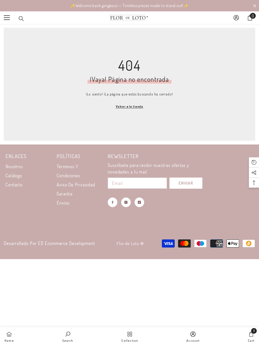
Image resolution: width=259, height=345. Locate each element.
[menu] (7, 18)
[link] (68, 336)
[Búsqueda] (21, 19)
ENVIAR (186, 183)
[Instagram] (126, 202)
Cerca (254, 6)
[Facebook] (112, 202)
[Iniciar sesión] (236, 17)
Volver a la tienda (129, 106)
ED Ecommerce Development (66, 243)
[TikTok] (139, 202)
